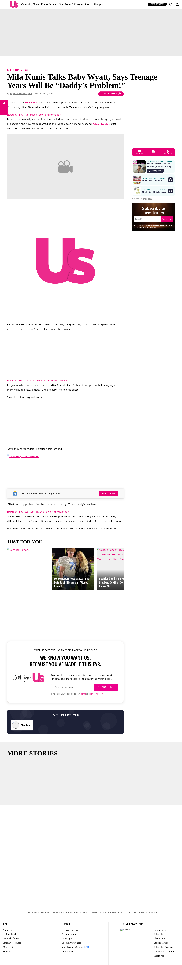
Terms (83, 694)
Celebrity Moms (17, 70)
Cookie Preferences (71, 942)
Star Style (65, 4)
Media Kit (8, 947)
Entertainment (49, 4)
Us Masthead (9, 934)
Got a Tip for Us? (11, 938)
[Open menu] (5, 4)
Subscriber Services (163, 947)
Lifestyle (77, 4)
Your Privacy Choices (72, 947)
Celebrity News (30, 4)
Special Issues (161, 942)
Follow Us (108, 493)
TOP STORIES (109, 93)
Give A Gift (159, 938)
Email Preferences (12, 942)
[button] (171, 4)
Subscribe (157, 4)
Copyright (67, 938)
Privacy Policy (96, 694)
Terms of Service (70, 930)
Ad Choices (67, 951)
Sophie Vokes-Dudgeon (21, 94)
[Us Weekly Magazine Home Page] (14, 4)
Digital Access (161, 930)
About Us (7, 930)
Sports (88, 4)
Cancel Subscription (164, 951)
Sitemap (7, 951)
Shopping (98, 4)
